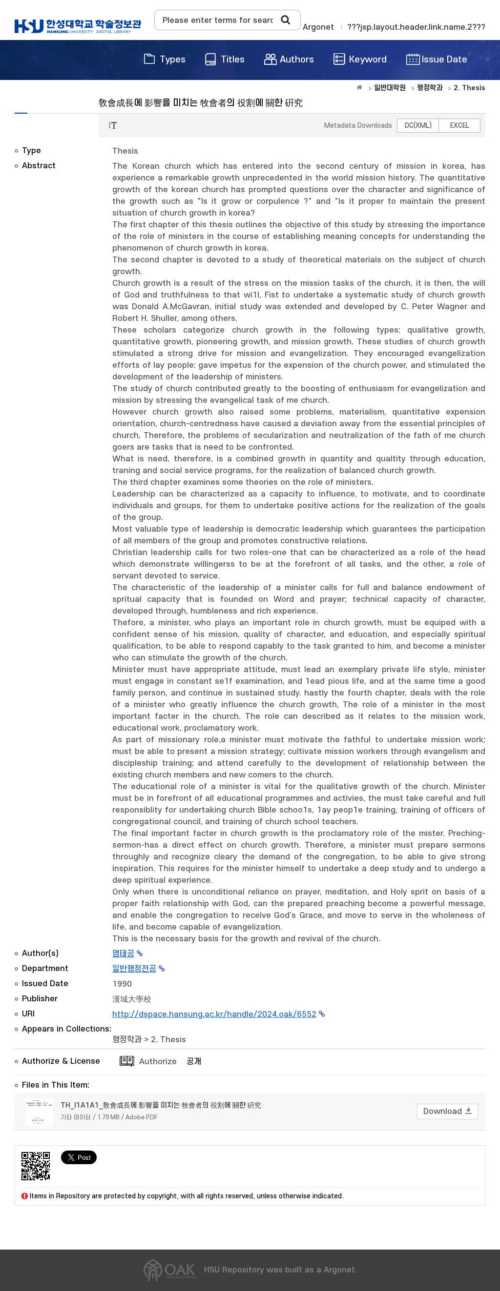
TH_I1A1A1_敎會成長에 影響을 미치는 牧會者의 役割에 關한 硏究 (161, 1105)
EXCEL (459, 125)
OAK (78, 26)
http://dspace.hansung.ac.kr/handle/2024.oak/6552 (214, 1014)
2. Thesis (168, 1039)
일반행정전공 (134, 969)
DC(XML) (418, 125)
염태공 (123, 954)
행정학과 (127, 1039)
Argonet (318, 27)
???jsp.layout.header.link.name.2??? (416, 27)
